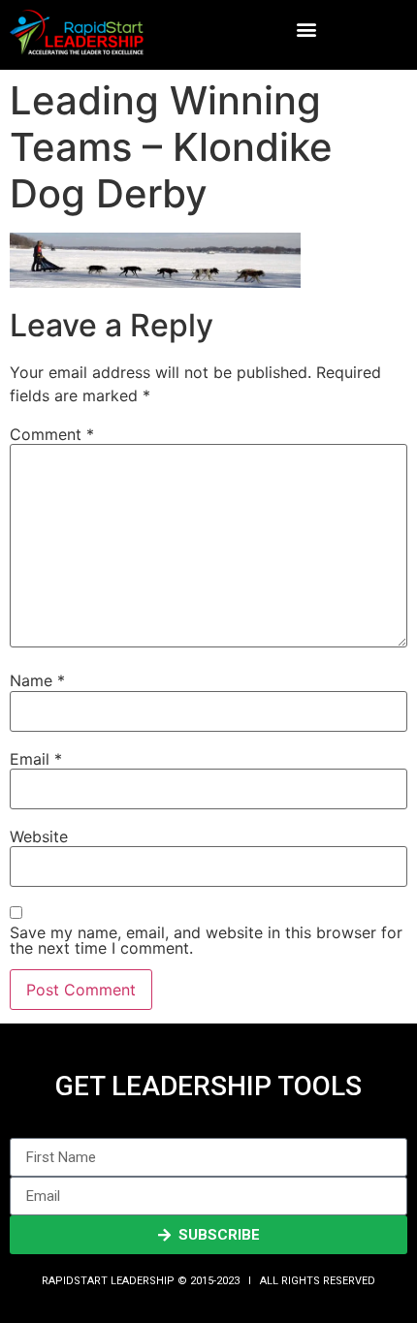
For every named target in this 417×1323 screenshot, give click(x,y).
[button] (307, 30)
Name (37, 680)
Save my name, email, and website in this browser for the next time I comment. (206, 940)
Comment (52, 434)
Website (39, 836)
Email (36, 759)
